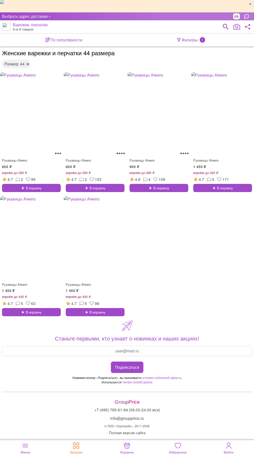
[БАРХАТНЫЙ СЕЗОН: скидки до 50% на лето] (127, 6)
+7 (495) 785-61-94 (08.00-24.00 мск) (127, 410)
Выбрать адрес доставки (25, 16)
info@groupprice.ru (127, 418)
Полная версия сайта (127, 432)
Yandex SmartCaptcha (137, 382)
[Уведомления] (248, 16)
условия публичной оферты (162, 377)
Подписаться (127, 367)
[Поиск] (226, 27)
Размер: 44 (14, 64)
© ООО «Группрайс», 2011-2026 (127, 426)
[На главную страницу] (6, 27)
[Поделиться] (248, 27)
